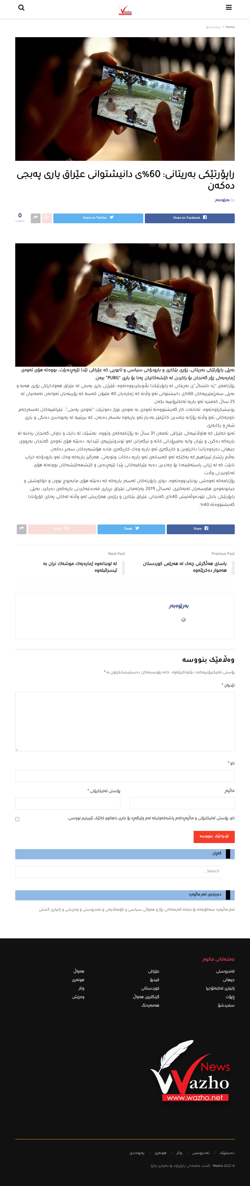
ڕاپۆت (230, 997)
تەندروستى (225, 972)
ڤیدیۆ (154, 980)
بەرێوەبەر (222, 201)
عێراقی (153, 972)
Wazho (218, 1166)
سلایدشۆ (213, 28)
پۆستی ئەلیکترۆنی (104, 791)
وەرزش (78, 997)
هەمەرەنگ (150, 1006)
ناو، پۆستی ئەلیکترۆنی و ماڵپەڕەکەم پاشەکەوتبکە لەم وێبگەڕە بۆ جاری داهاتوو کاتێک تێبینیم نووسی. (151, 819)
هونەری (78, 980)
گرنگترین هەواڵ (146, 997)
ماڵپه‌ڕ (230, 791)
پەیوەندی (137, 1154)
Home (230, 28)
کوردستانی (150, 989)
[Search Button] (229, 872)
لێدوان (228, 685)
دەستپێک (227, 1154)
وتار (81, 989)
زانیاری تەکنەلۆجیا (220, 989)
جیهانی (229, 980)
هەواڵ (78, 972)
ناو (231, 763)
